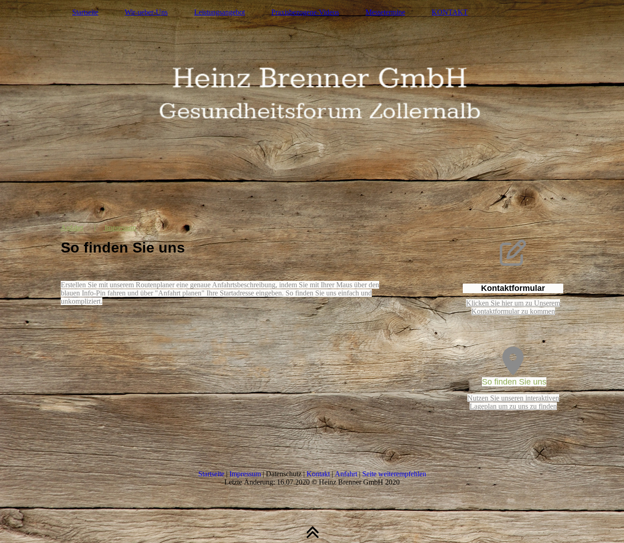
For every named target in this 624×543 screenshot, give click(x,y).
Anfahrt (72, 228)
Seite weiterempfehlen (394, 474)
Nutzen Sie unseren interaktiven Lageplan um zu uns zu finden (513, 402)
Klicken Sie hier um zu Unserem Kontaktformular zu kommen (513, 307)
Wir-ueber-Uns (146, 12)
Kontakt (318, 474)
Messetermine (385, 12)
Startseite (85, 12)
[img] (312, 103)
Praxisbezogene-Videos (305, 12)
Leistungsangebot (219, 12)
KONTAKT (450, 12)
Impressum (119, 228)
